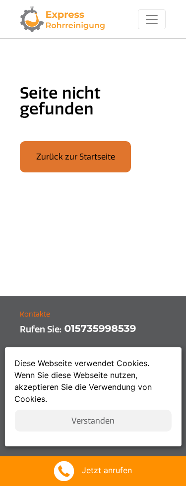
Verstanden (93, 421)
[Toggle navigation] (152, 19)
